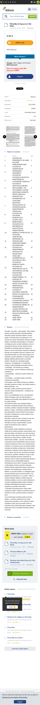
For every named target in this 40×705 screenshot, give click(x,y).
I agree (20, 702)
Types (34, 9)
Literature (13, 556)
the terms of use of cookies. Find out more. (15, 697)
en (35, 2)
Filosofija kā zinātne (15, 638)
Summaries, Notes (15, 28)
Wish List (13, 49)
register (9, 63)
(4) (33, 97)
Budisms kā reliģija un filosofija (19, 617)
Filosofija (11, 594)
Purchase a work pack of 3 (21, 573)
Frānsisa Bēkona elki (18, 551)
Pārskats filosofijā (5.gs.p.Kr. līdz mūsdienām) (22, 561)
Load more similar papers (20, 649)
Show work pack (21, 579)
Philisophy (30, 28)
